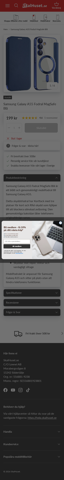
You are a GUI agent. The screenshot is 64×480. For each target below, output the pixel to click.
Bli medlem (16, 246)
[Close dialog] (60, 222)
